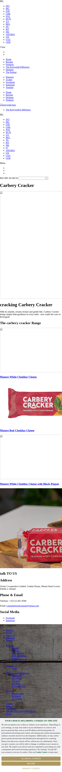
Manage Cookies (31, 768)
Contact (9, 703)
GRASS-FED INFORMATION (20, 711)
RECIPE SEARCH (9, 178)
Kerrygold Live (19, 686)
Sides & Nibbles (19, 656)
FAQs (8, 714)
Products (10, 64)
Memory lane (18, 693)
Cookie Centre (41, 752)
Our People (17, 676)
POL (8, 16)
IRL (8, 8)
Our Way (16, 681)
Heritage (10, 69)
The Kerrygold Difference (18, 67)
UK (7, 37)
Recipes (9, 62)
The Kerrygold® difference (18, 110)
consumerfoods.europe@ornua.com (22, 606)
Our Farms (16, 678)
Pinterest (10, 77)
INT (8, 6)
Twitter (9, 79)
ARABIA (10, 34)
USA (8, 39)
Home (8, 59)
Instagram (10, 85)
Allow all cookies (31, 759)
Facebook (10, 82)
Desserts (15, 650)
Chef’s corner (18, 661)
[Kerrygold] (8, 105)
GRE (8, 14)
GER (8, 42)
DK (7, 32)
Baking (15, 648)
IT (7, 148)
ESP (8, 11)
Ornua (9, 706)
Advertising (17, 699)
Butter (14, 668)
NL (7, 26)
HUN (8, 19)
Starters (15, 658)
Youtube (9, 87)
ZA (7, 21)
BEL (8, 24)
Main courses (18, 653)
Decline (31, 764)
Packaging (16, 696)
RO (7, 29)
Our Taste (16, 683)
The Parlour (11, 72)
